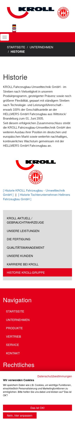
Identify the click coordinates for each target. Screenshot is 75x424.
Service (12, 345)
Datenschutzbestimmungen (54, 376)
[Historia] (14, 31)
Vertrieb (13, 336)
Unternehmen (41, 47)
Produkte (14, 328)
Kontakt (13, 353)
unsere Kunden (20, 256)
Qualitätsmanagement (25, 247)
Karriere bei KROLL (22, 264)
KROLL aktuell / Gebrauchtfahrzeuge (25, 220)
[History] (14, 28)
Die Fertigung (18, 239)
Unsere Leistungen (23, 231)
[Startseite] (37, 9)
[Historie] (14, 26)
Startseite (16, 47)
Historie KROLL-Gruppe (26, 272)
